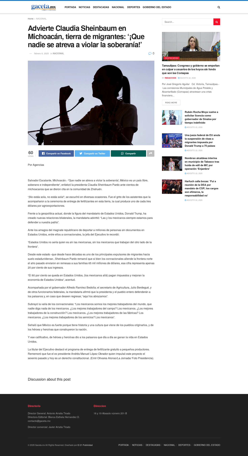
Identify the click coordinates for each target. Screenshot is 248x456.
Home (30, 18)
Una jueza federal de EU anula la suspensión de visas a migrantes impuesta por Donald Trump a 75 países (202, 140)
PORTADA (70, 7)
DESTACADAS (101, 7)
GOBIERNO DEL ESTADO (157, 7)
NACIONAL (118, 7)
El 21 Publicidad (85, 444)
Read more (171, 102)
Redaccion (170, 78)
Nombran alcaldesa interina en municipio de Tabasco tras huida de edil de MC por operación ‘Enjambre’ (202, 163)
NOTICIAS (84, 7)
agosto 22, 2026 (188, 77)
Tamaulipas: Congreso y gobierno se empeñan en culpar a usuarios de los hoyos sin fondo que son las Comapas (191, 69)
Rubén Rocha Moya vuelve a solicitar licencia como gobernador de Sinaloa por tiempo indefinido (201, 117)
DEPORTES (133, 7)
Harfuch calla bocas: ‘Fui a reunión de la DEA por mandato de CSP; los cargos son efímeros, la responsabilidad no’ (201, 188)
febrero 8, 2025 (41, 53)
